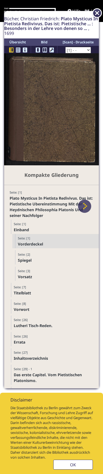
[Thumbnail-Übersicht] (18, 50)
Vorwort (21, 309)
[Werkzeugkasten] (51, 50)
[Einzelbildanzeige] (38, 50)
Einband (21, 229)
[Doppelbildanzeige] (45, 50)
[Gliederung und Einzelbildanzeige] (11, 50)
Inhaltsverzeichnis (31, 358)
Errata (19, 342)
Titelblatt (22, 292)
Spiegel (25, 260)
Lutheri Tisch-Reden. (33, 325)
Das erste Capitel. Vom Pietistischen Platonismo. (48, 377)
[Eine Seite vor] (84, 206)
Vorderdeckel (30, 244)
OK (73, 464)
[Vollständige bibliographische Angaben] (25, 50)
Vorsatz (25, 276)
